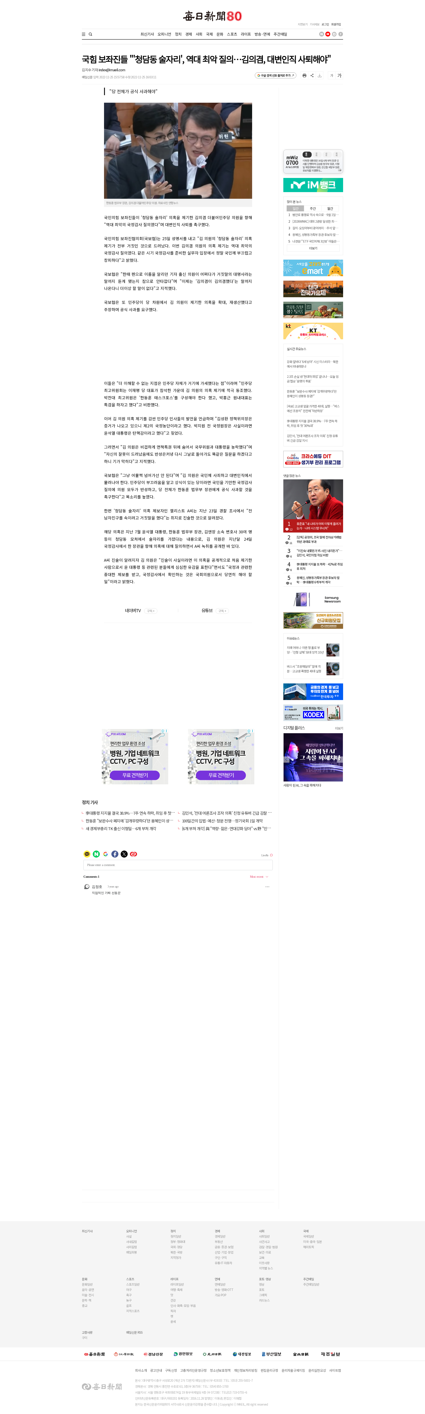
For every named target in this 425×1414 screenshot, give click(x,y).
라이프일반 (177, 1284)
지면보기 (302, 24)
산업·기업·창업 (224, 1252)
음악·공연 (88, 1289)
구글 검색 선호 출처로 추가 (275, 75)
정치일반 (175, 1236)
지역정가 (175, 1257)
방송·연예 (262, 34)
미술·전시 (88, 1294)
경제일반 (220, 1236)
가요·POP (220, 1294)
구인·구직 (221, 1257)
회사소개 (141, 1370)
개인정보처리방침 (245, 1370)
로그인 (325, 24)
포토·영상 (265, 1279)
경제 (188, 34)
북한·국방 (176, 1252)
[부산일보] (271, 1354)
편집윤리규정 (269, 1370)
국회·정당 (176, 1246)
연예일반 (220, 1284)
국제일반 (308, 1236)
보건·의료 (265, 1252)
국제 (209, 34)
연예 (217, 1279)
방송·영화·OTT (224, 1289)
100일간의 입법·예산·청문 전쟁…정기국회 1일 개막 (222, 821)
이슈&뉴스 (293, 638)
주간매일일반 (311, 1284)
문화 (219, 34)
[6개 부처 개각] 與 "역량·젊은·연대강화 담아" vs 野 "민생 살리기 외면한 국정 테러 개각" (250, 828)
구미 (84, 1337)
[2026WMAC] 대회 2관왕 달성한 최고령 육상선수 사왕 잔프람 (328, 221)
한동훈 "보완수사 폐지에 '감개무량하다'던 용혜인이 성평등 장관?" (136, 821)
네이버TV (139, 610)
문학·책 (86, 1300)
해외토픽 (308, 1246)
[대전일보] (242, 1354)
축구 (128, 1294)
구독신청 (171, 1370)
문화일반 (87, 1284)
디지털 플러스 (294, 728)
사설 (128, 1236)
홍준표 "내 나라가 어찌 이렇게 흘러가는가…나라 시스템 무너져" (319, 525)
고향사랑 (87, 1332)
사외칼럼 (131, 1246)
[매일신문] (94, 1354)
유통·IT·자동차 (223, 1262)
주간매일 (280, 34)
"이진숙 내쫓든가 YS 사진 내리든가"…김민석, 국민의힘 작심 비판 (319, 552)
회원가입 (336, 24)
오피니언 (164, 34)
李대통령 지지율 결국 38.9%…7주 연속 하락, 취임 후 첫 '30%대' (135, 813)
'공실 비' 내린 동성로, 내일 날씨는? (330, 785)
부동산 (219, 1241)
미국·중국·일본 (312, 1241)
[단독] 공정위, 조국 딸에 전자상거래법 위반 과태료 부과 (319, 539)
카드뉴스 (264, 1300)
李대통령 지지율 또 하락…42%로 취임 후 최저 (320, 566)
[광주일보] (212, 1354)
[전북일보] (301, 1354)
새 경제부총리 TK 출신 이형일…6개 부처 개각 (121, 828)
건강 (173, 1300)
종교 (84, 1305)
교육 (261, 1257)
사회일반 (264, 1236)
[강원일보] (124, 1354)
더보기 (339, 728)
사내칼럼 (131, 1241)
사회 (199, 34)
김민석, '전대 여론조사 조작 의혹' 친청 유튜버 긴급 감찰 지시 (228, 813)
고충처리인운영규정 (193, 1370)
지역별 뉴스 (266, 1268)
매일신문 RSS (134, 1332)
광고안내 (156, 1370)
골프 (128, 1305)
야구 (128, 1289)
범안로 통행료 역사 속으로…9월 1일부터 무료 (319, 214)
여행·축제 (176, 1289)
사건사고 (264, 1241)
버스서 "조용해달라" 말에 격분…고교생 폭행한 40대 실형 (304, 668)
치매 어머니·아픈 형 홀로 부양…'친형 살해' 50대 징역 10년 (305, 649)
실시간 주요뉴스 (296, 349)
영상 (261, 1284)
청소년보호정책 (220, 1370)
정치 (178, 34)
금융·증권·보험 (224, 1246)
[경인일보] (183, 1354)
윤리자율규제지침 (293, 1370)
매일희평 (131, 1252)
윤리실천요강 (317, 1370)
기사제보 (314, 24)
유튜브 (213, 610)
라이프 (246, 34)
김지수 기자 (90, 69)
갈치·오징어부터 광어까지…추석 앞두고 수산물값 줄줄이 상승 (329, 228)
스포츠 (232, 34)
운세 (173, 1321)
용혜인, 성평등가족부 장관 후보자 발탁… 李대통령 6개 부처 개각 (330, 234)
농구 (128, 1300)
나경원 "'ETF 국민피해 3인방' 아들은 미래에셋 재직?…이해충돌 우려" (334, 241)
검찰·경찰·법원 (268, 1246)
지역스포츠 (132, 1310)
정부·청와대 (177, 1241)
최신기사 (147, 34)
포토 (261, 1289)
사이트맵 (335, 1370)
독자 (173, 1310)
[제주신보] (330, 1354)
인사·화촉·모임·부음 (182, 1305)
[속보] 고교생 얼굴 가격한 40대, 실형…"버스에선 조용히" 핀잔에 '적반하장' (313, 408)
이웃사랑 (264, 1262)
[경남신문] (153, 1354)
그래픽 (263, 1294)
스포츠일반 (132, 1284)
